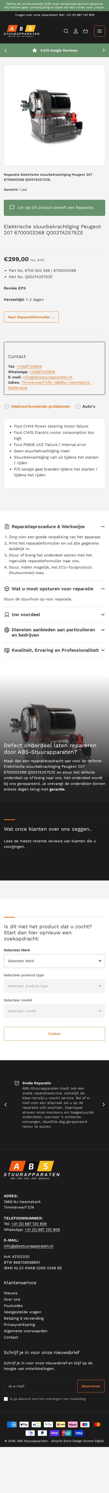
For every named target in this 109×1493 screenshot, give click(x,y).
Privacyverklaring (19, 1324)
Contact (11, 1337)
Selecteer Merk (17, 950)
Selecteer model (18, 1000)
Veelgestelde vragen (22, 1312)
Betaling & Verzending (24, 1318)
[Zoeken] (66, 31)
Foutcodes (13, 1305)
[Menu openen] (99, 31)
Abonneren (90, 1386)
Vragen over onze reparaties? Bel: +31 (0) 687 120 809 (54, 15)
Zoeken (54, 1034)
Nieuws (10, 1293)
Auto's (88, 406)
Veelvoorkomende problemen (40, 406)
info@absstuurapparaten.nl (47, 377)
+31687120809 (29, 366)
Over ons (12, 1299)
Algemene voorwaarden (25, 1331)
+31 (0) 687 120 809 (29, 1223)
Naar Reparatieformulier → (31, 317)
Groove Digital (93, 1441)
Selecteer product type (24, 975)
